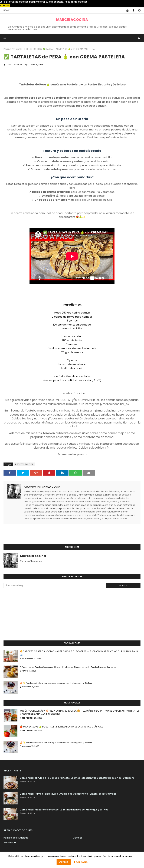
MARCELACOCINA (72, 19)
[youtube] (127, 10)
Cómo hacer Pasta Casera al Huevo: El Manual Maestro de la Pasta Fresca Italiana (68, 667)
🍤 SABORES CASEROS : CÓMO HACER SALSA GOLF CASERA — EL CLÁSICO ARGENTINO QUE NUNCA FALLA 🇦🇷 (79, 653)
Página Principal (12, 48)
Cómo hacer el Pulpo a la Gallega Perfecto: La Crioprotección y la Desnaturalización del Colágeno (77, 778)
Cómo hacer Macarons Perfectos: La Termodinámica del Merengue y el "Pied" (64, 809)
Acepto (63, 861)
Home (6, 10)
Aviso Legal (10, 842)
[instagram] (138, 10)
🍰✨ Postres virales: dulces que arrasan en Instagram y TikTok (56, 683)
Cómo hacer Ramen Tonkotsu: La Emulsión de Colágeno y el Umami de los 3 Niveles (68, 793)
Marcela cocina (15, 64)
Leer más (80, 862)
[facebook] (133, 10)
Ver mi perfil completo (31, 561)
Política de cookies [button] (76, 2)
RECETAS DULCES (32, 48)
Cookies (77, 837)
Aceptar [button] (5, 5)
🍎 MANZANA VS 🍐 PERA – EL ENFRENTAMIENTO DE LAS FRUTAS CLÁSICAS (61, 726)
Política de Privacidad (16, 837)
